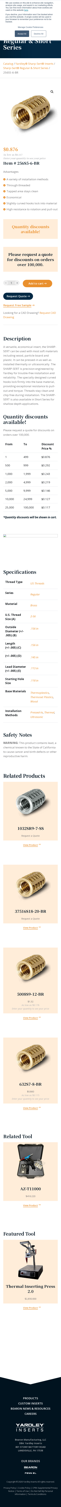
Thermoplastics (39, 693)
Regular (35, 594)
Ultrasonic (36, 717)
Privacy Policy (10, 1488)
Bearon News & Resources (30, 1408)
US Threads (37, 583)
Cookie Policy (24, 1488)
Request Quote (17, 296)
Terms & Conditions (37, 1494)
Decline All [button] (38, 33)
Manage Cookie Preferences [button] (30, 27)
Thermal (49, 712)
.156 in (34, 628)
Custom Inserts (30, 1403)
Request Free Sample (17, 305)
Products (30, 1398)
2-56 (33, 616)
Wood (34, 701)
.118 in (34, 680)
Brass (33, 605)
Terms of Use (22, 1491)
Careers (31, 1414)
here (26, 10)
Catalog (8, 63)
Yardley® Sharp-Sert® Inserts (34, 63)
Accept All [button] (22, 33)
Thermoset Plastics (41, 697)
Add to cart (35, 283)
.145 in (34, 657)
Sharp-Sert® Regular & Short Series (25, 68)
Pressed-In (36, 712)
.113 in (34, 668)
